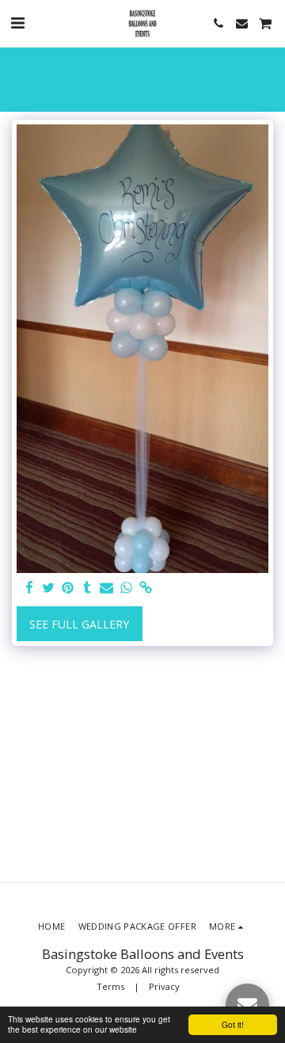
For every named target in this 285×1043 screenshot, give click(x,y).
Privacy (164, 986)
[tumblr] (88, 588)
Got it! (233, 1024)
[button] (17, 22)
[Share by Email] (107, 588)
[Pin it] (68, 588)
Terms (110, 986)
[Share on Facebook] (29, 588)
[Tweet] (49, 588)
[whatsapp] (127, 588)
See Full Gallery (79, 624)
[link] (146, 588)
